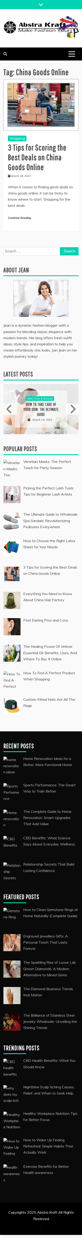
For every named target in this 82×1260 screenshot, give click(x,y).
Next (72, 409)
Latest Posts (18, 374)
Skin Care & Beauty (40, 398)
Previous (9, 409)
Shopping (17, 138)
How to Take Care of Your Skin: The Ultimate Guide (41, 409)
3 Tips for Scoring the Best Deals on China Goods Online (37, 157)
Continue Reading (19, 218)
